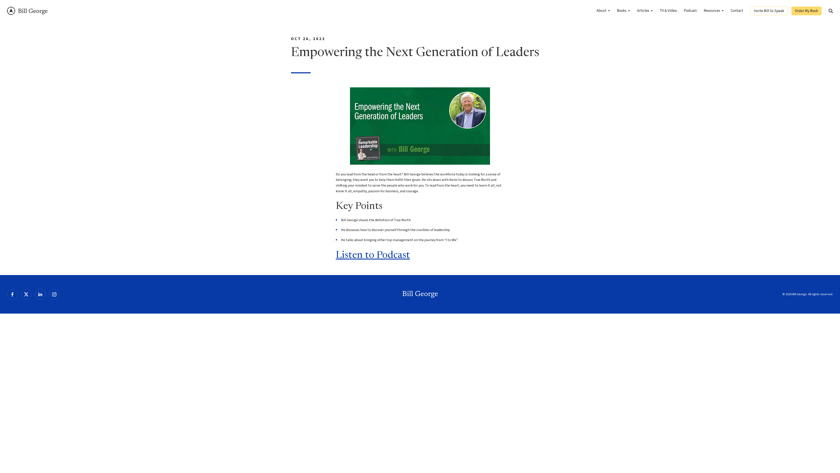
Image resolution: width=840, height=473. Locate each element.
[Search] (831, 11)
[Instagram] (54, 294)
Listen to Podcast (373, 256)
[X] (26, 294)
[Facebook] (12, 294)
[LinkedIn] (40, 294)
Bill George (27, 11)
